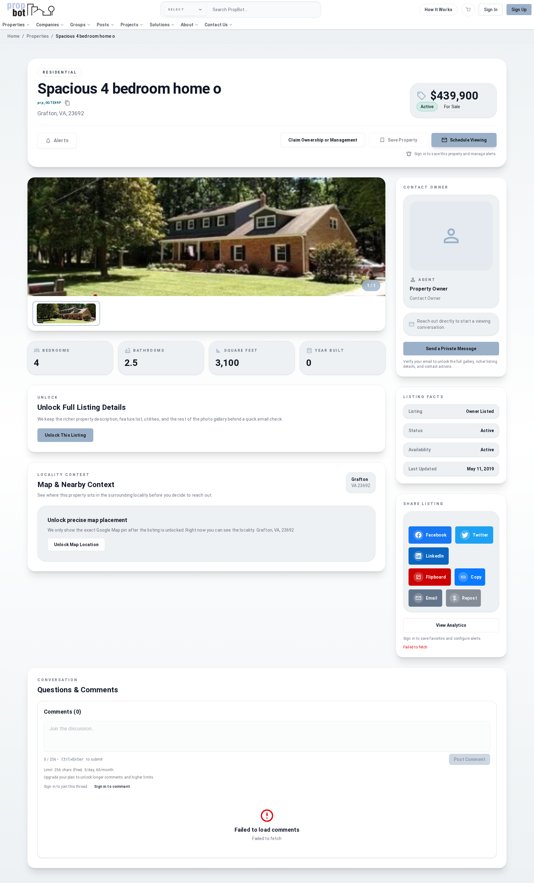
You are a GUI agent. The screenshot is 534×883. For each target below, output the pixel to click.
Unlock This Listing (65, 435)
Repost (469, 598)
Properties (38, 36)
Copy (476, 577)
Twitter (480, 535)
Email (431, 598)
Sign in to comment (112, 786)
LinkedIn (435, 556)
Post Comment (469, 759)
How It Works (438, 9)
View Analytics (451, 625)
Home (13, 36)
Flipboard (436, 577)
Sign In (491, 9)
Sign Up (519, 9)
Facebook (436, 535)
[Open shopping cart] (468, 9)
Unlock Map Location (76, 544)
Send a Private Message (451, 348)
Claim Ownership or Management (322, 140)
